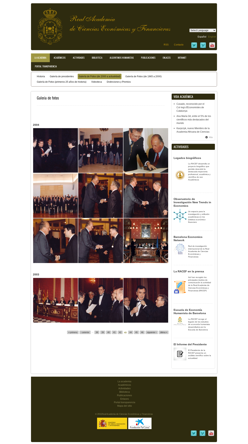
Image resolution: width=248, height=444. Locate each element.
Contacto (178, 44)
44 (130, 332)
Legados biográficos (187, 157)
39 (103, 332)
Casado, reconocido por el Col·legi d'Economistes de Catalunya (190, 107)
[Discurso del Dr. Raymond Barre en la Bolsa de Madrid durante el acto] (145, 240)
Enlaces (166, 57)
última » (163, 332)
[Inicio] (47, 24)
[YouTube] (212, 47)
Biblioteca (97, 57)
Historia (41, 76)
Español (202, 36)
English (212, 36)
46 (142, 332)
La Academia (40, 57)
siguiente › (152, 332)
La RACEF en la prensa (189, 271)
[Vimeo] (203, 47)
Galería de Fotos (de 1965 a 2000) (143, 76)
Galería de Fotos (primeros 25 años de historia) (61, 82)
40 (108, 332)
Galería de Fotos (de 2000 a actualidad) (100, 76)
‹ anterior (85, 332)
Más (211, 137)
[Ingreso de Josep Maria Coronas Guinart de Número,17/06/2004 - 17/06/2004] (55, 150)
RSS (166, 44)
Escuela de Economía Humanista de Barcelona (190, 311)
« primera (72, 332)
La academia (124, 381)
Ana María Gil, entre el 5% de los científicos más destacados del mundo (194, 119)
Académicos (59, 57)
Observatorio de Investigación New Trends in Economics (192, 202)
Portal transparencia (46, 66)
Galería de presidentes (62, 76)
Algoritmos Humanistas (122, 57)
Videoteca (96, 82)
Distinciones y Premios (119, 82)
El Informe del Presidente (190, 344)
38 (97, 332)
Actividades (78, 57)
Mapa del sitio (124, 406)
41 (114, 332)
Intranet (182, 57)
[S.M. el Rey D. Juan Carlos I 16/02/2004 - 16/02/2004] (145, 150)
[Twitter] (194, 47)
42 (120, 332)
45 (136, 332)
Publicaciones (148, 57)
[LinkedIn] (194, 436)
